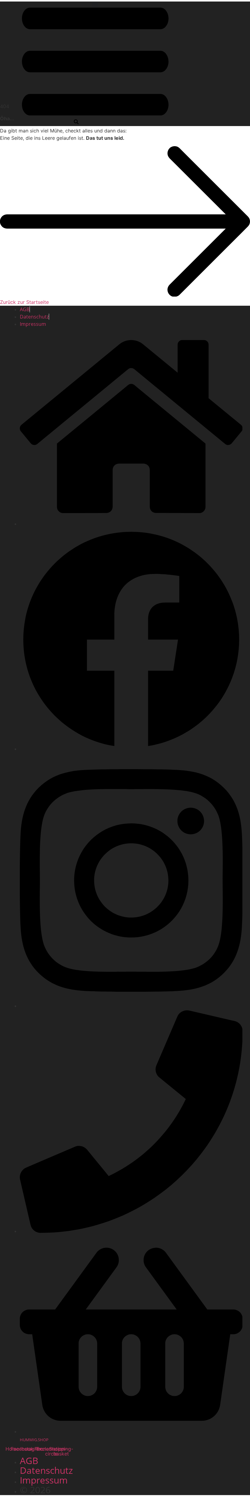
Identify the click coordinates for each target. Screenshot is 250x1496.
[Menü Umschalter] (95, 5)
